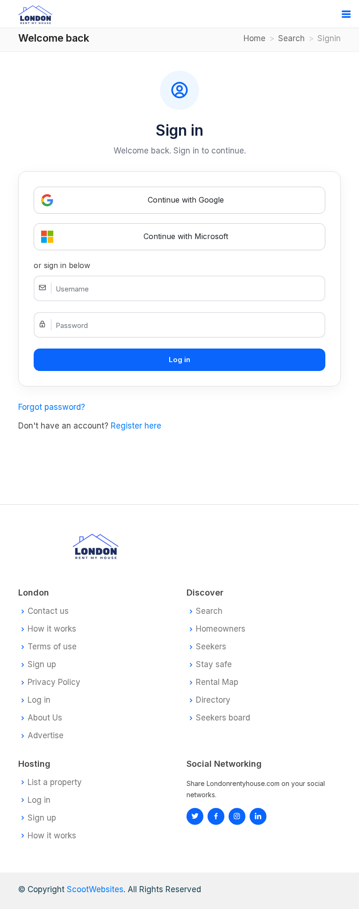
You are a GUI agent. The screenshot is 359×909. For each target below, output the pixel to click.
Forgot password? (51, 407)
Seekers (211, 647)
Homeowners (220, 629)
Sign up (42, 665)
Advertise (46, 736)
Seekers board (223, 718)
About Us (45, 718)
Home (255, 38)
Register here (136, 425)
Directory (213, 700)
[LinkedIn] (237, 816)
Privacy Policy (54, 682)
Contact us (48, 611)
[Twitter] (195, 816)
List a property (55, 782)
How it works (52, 629)
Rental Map (217, 682)
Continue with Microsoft (186, 236)
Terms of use (52, 647)
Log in (39, 700)
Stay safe (214, 665)
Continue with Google (186, 199)
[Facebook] (216, 816)
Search (291, 38)
